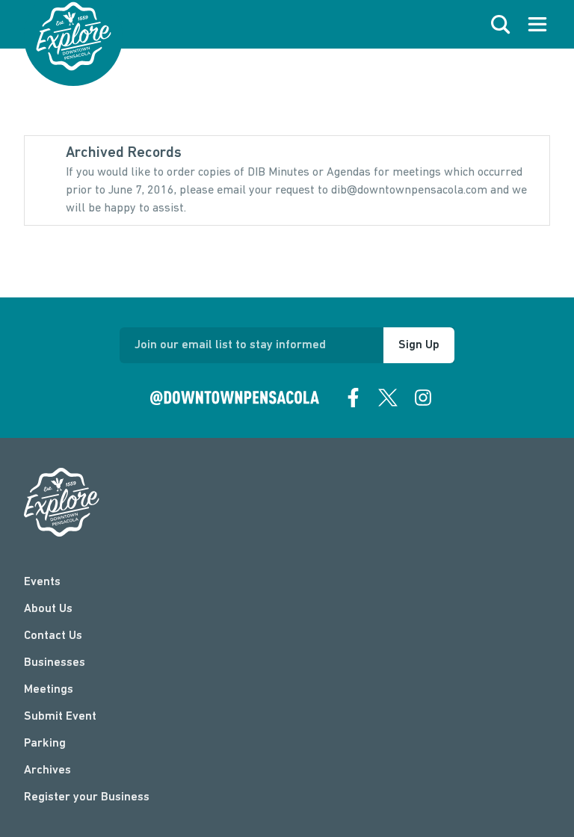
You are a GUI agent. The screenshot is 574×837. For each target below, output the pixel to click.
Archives (47, 770)
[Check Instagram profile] (423, 397)
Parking (45, 743)
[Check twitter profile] (388, 397)
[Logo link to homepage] (73, 36)
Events (42, 582)
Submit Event (60, 716)
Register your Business (86, 797)
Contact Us (53, 635)
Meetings (48, 689)
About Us (48, 609)
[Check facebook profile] (353, 397)
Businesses (54, 662)
